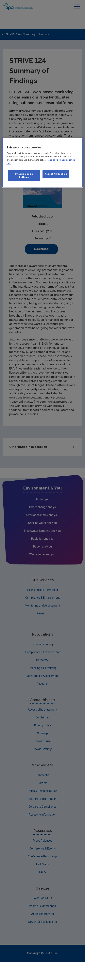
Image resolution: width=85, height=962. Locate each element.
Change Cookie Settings (24, 175)
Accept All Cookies (56, 174)
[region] (42, 163)
